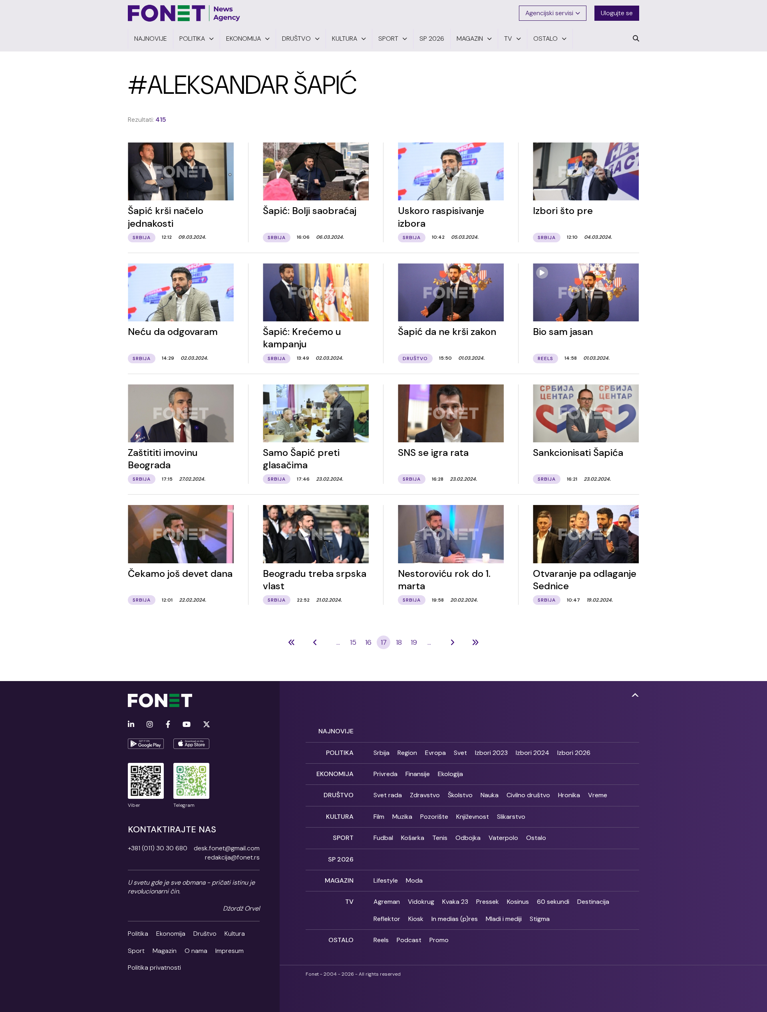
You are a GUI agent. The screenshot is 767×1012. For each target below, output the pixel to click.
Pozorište (434, 816)
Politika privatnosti (154, 967)
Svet (460, 753)
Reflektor (387, 919)
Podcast (409, 940)
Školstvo (460, 795)
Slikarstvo (511, 816)
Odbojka (468, 838)
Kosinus (518, 901)
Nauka (490, 795)
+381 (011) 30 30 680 (157, 848)
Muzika (402, 816)
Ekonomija (170, 933)
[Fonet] (184, 13)
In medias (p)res (454, 919)
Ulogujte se (617, 13)
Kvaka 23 (455, 901)
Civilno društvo (528, 795)
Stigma (540, 919)
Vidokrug (421, 901)
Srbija (381, 753)
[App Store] (191, 744)
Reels (381, 940)
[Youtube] (187, 725)
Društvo (205, 933)
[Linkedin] (131, 725)
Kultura (235, 933)
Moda (414, 880)
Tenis (439, 838)
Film (379, 816)
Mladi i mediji (504, 919)
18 (399, 642)
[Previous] (291, 642)
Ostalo (536, 838)
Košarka (412, 838)
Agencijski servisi (549, 13)
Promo (439, 940)
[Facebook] (168, 725)
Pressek (487, 901)
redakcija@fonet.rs (232, 857)
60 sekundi (553, 901)
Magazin (165, 951)
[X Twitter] (206, 725)
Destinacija (593, 901)
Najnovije (336, 731)
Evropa (435, 753)
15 (353, 642)
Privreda (385, 774)
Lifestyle (386, 880)
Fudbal (383, 838)
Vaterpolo (503, 838)
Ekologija (450, 774)
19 (414, 642)
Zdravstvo (425, 795)
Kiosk (415, 919)
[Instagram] (150, 725)
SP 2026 (341, 859)
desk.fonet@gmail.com (227, 848)
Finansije (417, 774)
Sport (136, 951)
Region (407, 753)
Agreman (387, 901)
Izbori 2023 (491, 753)
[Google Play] (146, 744)
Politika (138, 933)
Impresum (229, 951)
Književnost (472, 816)
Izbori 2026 (573, 753)
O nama (196, 951)
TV (349, 901)
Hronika (569, 795)
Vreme (597, 795)
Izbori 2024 (532, 753)
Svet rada (388, 795)
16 (368, 642)
